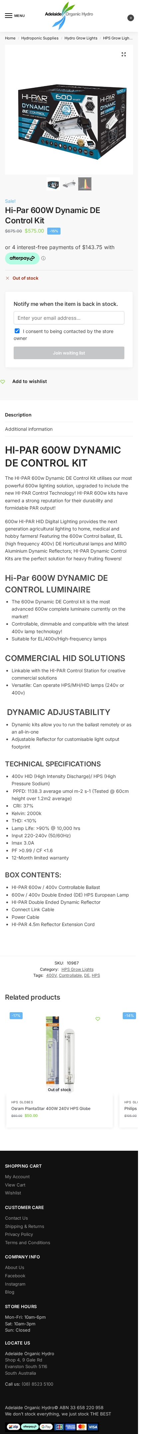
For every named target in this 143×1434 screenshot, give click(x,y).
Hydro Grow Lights (81, 38)
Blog (9, 1292)
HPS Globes (22, 1102)
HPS (96, 975)
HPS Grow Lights (118, 38)
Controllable (70, 975)
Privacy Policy (19, 1234)
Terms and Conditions (27, 1242)
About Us (14, 1267)
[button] (125, 16)
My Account (17, 1176)
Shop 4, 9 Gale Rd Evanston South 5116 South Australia (26, 1366)
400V (51, 975)
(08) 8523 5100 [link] (37, 1384)
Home (10, 38)
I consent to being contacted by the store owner (63, 334)
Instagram (15, 1284)
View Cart (15, 1184)
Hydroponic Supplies (40, 38)
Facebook (15, 1275)
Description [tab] (18, 414)
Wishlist (13, 1192)
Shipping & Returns (24, 1226)
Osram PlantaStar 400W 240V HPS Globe (50, 1108)
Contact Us (16, 1218)
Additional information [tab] (29, 429)
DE (86, 975)
